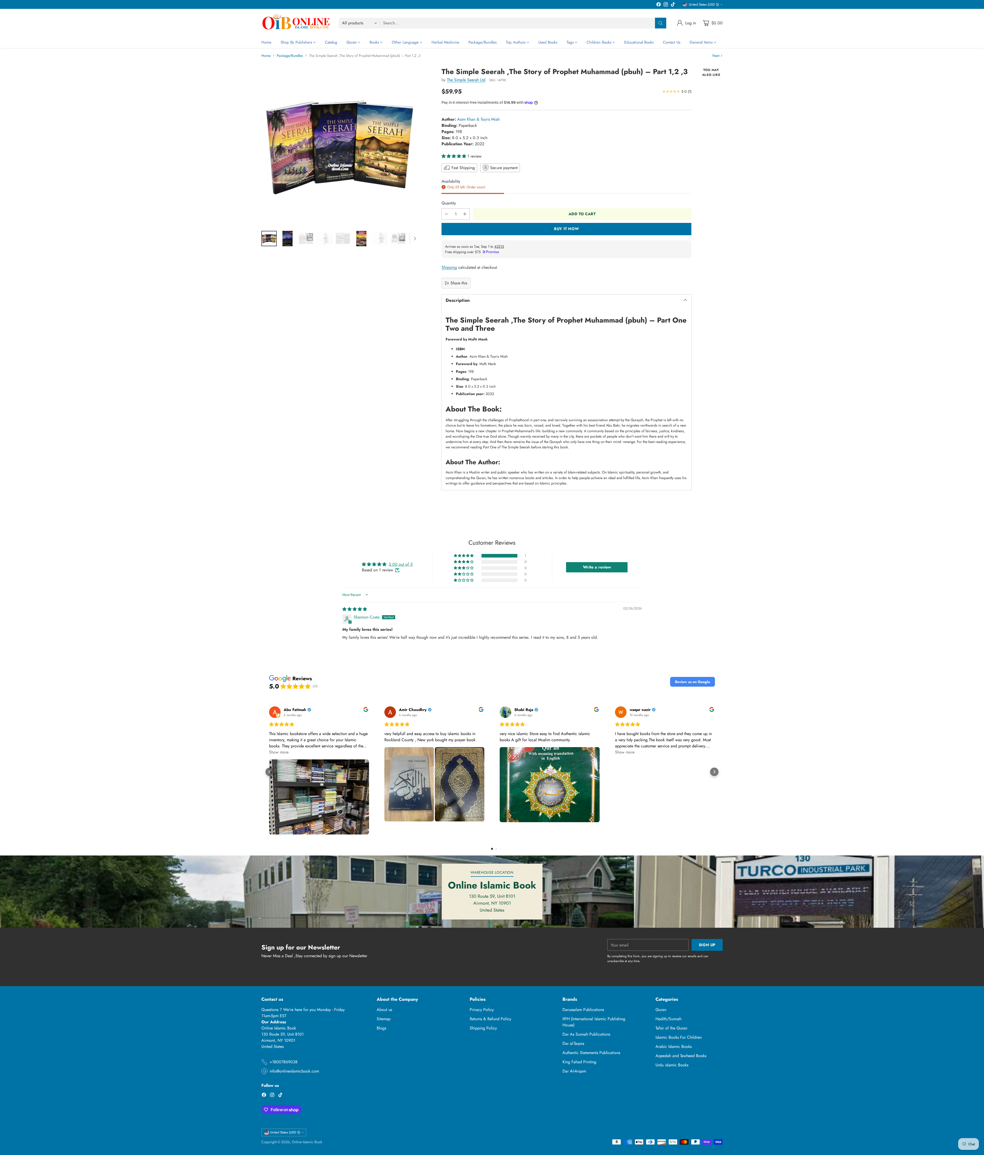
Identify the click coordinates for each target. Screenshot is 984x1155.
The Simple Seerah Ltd (466, 80)
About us (384, 1010)
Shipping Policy (483, 1028)
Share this (458, 283)
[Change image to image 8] (398, 238)
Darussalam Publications (583, 1010)
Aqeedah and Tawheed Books (680, 1056)
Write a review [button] (597, 567)
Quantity (449, 203)
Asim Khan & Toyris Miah (478, 119)
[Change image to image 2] (287, 238)
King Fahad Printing (579, 1062)
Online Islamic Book (307, 1141)
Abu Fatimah (295, 709)
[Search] (660, 23)
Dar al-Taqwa (573, 1043)
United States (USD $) (704, 4)
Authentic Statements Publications (591, 1053)
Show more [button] (279, 752)
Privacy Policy (482, 1010)
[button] (454, 156)
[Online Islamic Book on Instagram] (665, 5)
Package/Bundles (290, 55)
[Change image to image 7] (379, 238)
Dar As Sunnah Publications (586, 1034)
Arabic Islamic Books (673, 1046)
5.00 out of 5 (401, 564)
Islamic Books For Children (678, 1037)
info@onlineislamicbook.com (294, 1071)
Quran (660, 1010)
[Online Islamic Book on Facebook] (658, 5)
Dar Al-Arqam (574, 1071)
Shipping (449, 267)
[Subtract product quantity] (446, 214)
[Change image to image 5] (343, 238)
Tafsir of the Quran (671, 1028)
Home (266, 55)
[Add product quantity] (464, 214)
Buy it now (566, 229)
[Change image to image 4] (324, 238)
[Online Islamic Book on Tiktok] (672, 5)
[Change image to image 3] (306, 238)
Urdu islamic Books (671, 1065)
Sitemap (384, 1019)
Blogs (381, 1028)
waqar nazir (640, 709)
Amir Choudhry (413, 709)
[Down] (414, 238)
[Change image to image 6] (361, 238)
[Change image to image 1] (269, 238)
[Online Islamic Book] (296, 23)
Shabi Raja (523, 709)
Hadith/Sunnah (668, 1019)
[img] (354, 609)
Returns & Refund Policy (490, 1019)
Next (715, 55)
